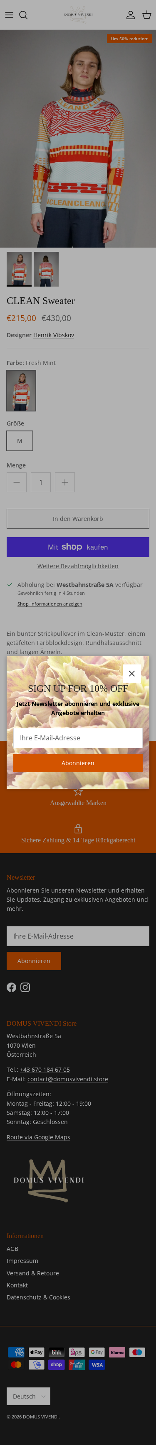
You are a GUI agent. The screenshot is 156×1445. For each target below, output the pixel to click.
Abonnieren (78, 763)
